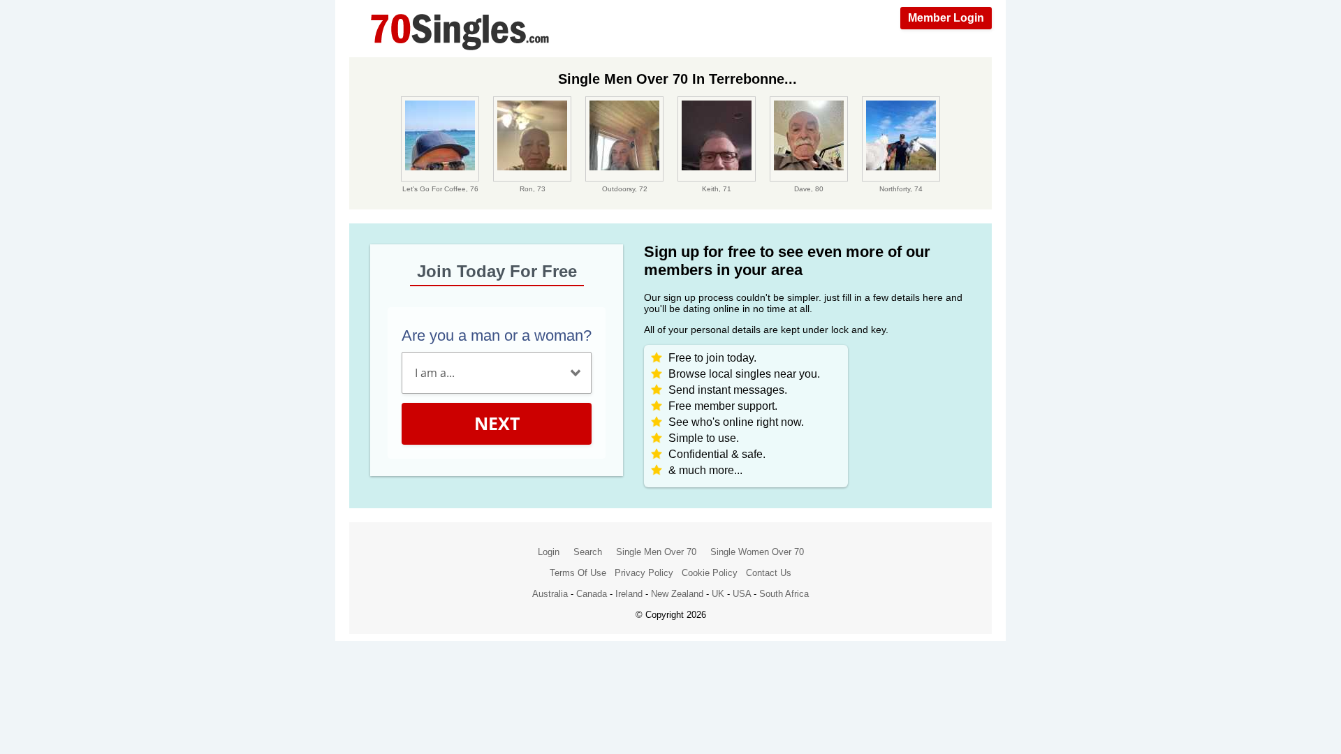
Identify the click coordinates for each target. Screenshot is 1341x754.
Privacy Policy (644, 573)
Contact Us (768, 573)
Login (548, 552)
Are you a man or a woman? (497, 335)
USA (742, 594)
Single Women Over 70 (757, 552)
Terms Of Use (578, 573)
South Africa (784, 594)
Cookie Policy (710, 573)
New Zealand (677, 594)
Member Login (946, 18)
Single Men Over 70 (656, 552)
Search (587, 552)
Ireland (629, 594)
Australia (550, 594)
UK (718, 594)
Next (497, 423)
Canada (591, 594)
